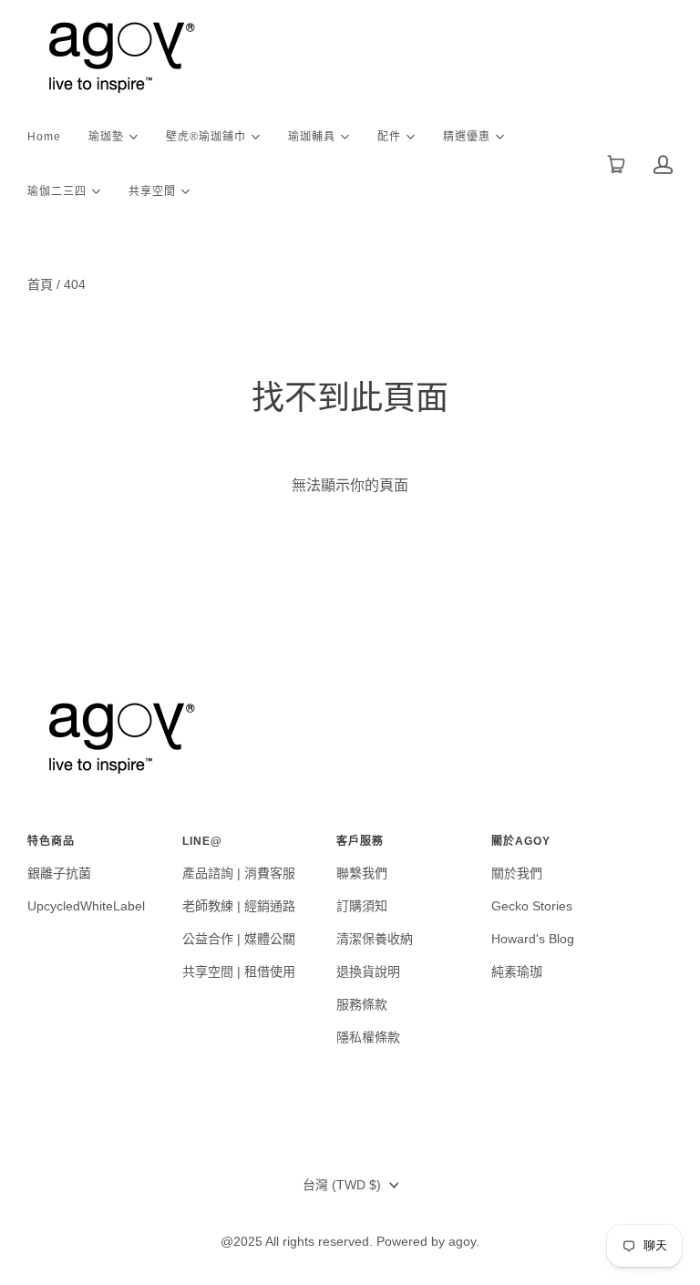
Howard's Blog (532, 938)
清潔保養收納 (374, 938)
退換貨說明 (368, 971)
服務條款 (361, 1004)
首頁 (40, 284)
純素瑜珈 (516, 971)
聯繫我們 (361, 873)
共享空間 (152, 190)
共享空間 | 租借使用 (238, 971)
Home (44, 136)
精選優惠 (466, 135)
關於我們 (516, 873)
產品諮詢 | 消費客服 (238, 873)
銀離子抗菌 (59, 873)
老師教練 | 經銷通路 (238, 906)
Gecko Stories (531, 906)
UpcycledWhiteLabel (86, 906)
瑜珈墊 (106, 135)
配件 (389, 135)
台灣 (342, 1184)
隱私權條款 (368, 1037)
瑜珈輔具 (311, 135)
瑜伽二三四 (57, 190)
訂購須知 (361, 906)
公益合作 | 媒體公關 (238, 938)
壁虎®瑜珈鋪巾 (206, 135)
